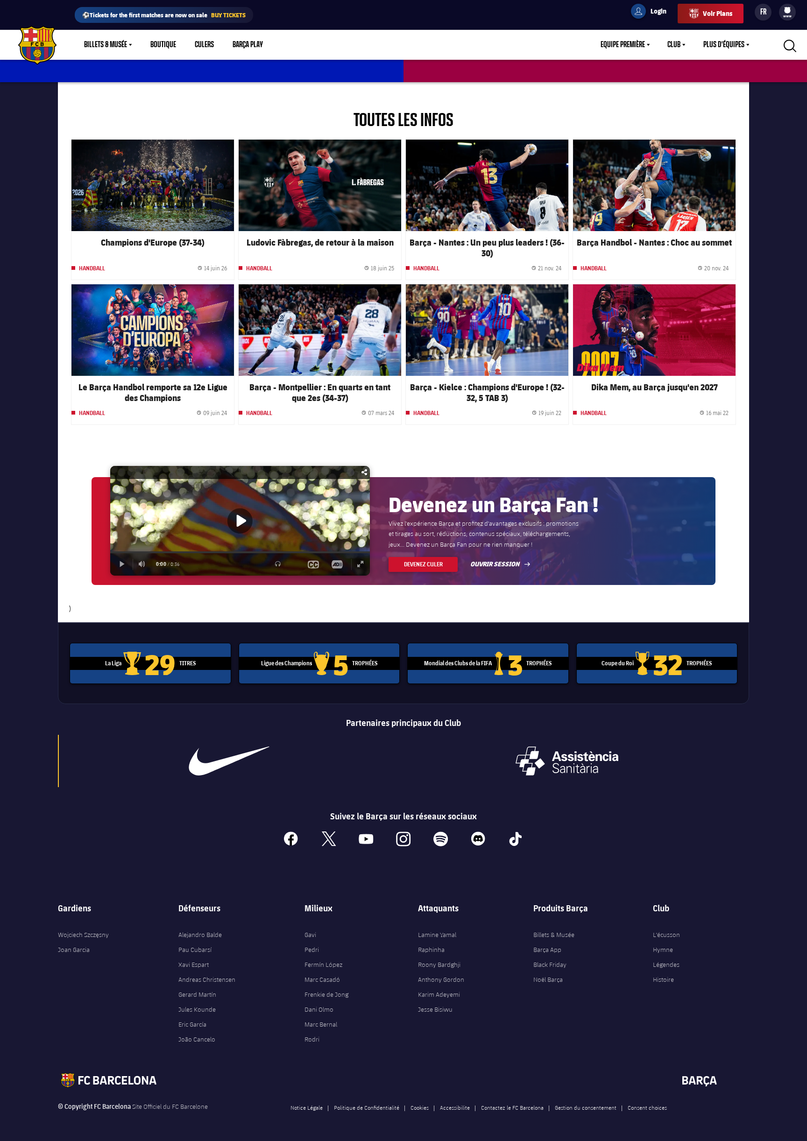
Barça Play (248, 45)
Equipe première (623, 45)
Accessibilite (455, 1107)
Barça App (547, 949)
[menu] (787, 12)
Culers (204, 45)
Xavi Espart (193, 964)
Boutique (163, 45)
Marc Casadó (322, 979)
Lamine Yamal (437, 934)
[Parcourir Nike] (229, 761)
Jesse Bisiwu (435, 1009)
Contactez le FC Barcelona (512, 1107)
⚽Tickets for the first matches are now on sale (164, 15)
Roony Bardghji (439, 964)
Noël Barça (548, 979)
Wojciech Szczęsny (83, 934)
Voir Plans (717, 13)
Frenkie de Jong (326, 994)
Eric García (192, 1024)
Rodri (311, 1039)
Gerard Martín (197, 994)
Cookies (420, 1107)
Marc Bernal (320, 1024)
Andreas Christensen (206, 979)
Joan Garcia (74, 949)
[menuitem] (787, 10)
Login (652, 13)
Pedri (311, 949)
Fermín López (323, 964)
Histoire (663, 979)
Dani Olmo (318, 1009)
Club (673, 45)
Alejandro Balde (200, 934)
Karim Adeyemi (439, 994)
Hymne (663, 949)
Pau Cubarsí (195, 949)
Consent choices (647, 1107)
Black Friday (549, 964)
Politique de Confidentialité (366, 1107)
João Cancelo (196, 1039)
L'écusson (666, 934)
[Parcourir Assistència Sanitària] (567, 761)
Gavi (310, 934)
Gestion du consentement (585, 1107)
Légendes (666, 964)
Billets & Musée (105, 45)
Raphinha (431, 949)
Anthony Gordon (441, 979)
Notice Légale (306, 1107)
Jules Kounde (197, 1009)
